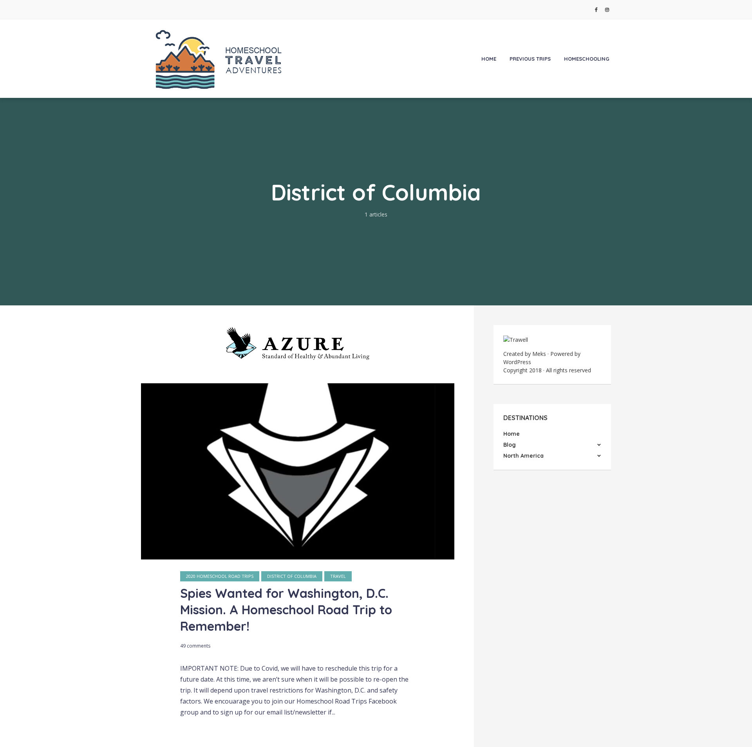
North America (523, 455)
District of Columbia (291, 576)
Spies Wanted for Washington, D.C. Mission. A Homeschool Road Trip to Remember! (286, 609)
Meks (539, 353)
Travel (338, 576)
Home (488, 59)
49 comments (195, 645)
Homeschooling (586, 59)
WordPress (517, 362)
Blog (509, 444)
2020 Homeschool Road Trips (219, 576)
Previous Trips (530, 59)
